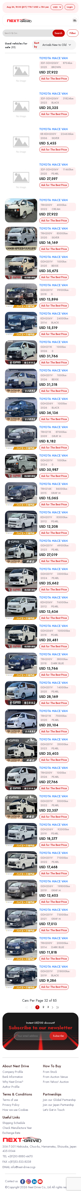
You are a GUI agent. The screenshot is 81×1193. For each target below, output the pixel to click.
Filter (73, 33)
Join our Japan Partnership (58, 1105)
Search (58, 33)
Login (70, 7)
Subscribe (58, 1036)
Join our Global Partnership (59, 1100)
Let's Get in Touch (54, 1110)
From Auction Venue (55, 1077)
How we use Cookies (15, 1110)
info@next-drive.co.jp (23, 1167)
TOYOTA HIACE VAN (53, 58)
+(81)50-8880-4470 (20, 1156)
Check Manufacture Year (17, 1128)
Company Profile (12, 1072)
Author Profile (10, 1087)
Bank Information (12, 1077)
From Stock (50, 1072)
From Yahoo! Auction (56, 1082)
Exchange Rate (11, 1133)
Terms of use (10, 1100)
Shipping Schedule (13, 1123)
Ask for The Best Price (54, 79)
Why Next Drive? (12, 1082)
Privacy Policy (10, 1105)
